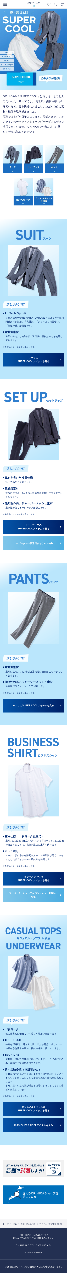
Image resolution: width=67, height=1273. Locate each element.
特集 (15, 1224)
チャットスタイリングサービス (34, 121)
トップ (6, 1224)
